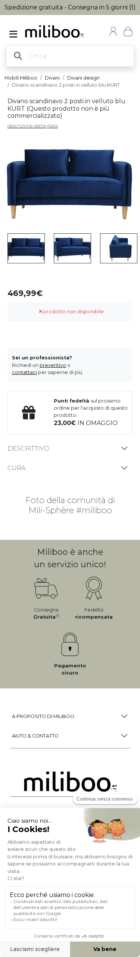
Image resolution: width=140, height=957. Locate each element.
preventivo (53, 365)
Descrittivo (28, 448)
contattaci (24, 372)
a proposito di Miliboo (43, 716)
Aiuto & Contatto (35, 736)
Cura (16, 468)
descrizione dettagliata (32, 126)
